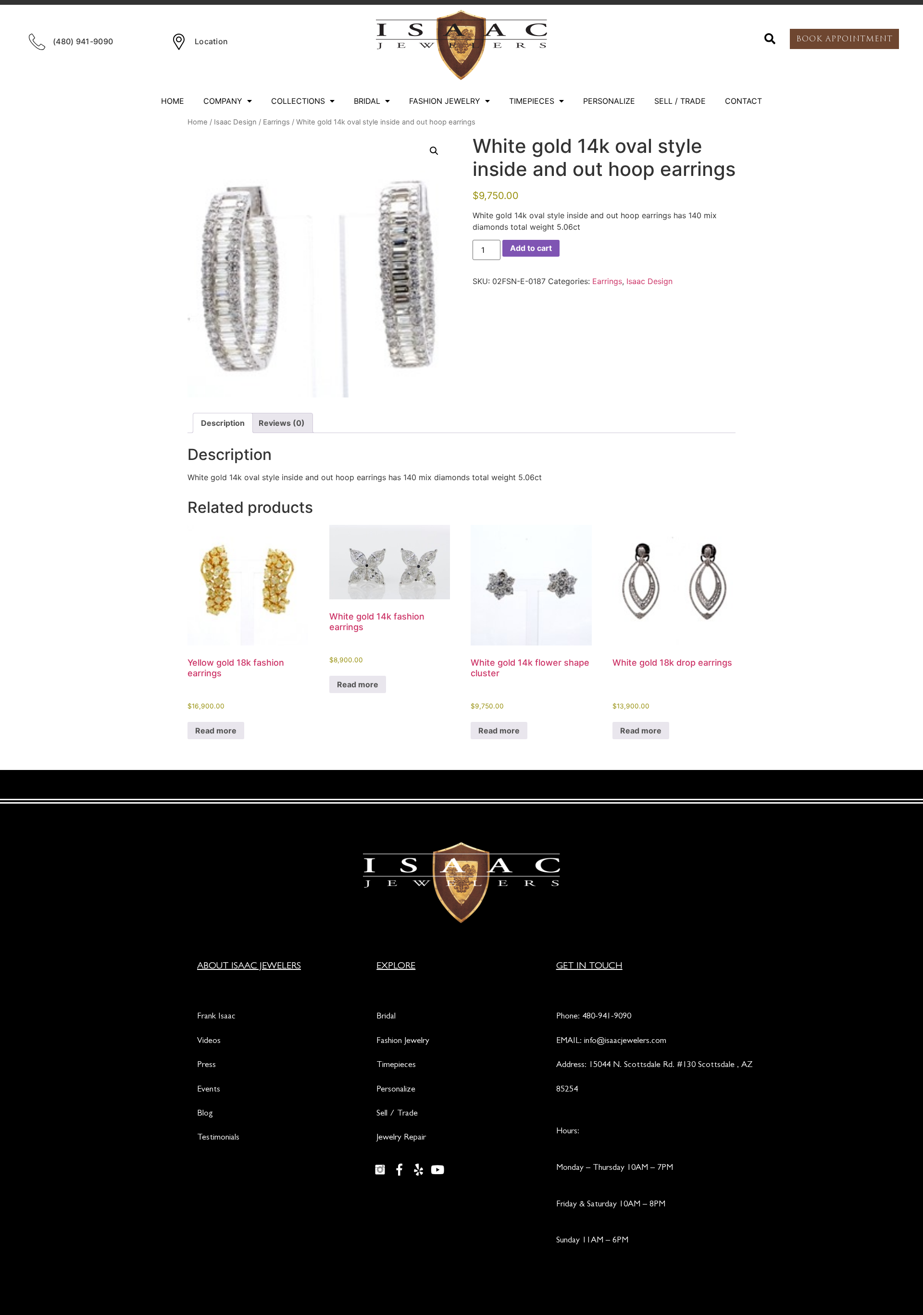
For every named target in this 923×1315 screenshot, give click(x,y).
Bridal (367, 101)
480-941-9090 (606, 1017)
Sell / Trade (680, 101)
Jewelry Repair (401, 1138)
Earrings (276, 122)
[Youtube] (437, 1169)
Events (208, 1090)
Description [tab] (223, 423)
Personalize (609, 101)
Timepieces (531, 101)
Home (172, 101)
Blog (205, 1114)
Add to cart (531, 248)
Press (206, 1065)
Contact (743, 101)
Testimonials (218, 1138)
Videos (209, 1041)
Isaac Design (235, 122)
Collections (298, 101)
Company (222, 101)
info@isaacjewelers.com (625, 1041)
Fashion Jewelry (444, 101)
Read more (216, 730)
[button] (770, 39)
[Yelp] (418, 1169)
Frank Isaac (216, 1017)
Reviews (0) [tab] (282, 423)
